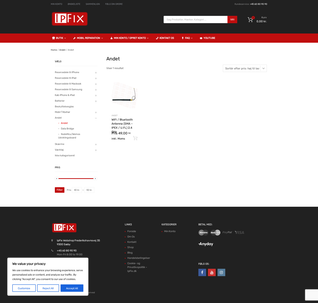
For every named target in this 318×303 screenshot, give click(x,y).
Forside (131, 231)
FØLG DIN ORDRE (114, 4)
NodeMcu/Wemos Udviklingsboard (69, 136)
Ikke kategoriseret (65, 155)
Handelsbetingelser (138, 258)
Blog (129, 252)
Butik (59, 38)
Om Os (131, 236)
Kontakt (131, 242)
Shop (130, 247)
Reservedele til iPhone (67, 72)
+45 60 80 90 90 (258, 4)
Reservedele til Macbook (68, 83)
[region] (47, 277)
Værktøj (59, 149)
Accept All (72, 288)
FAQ (187, 38)
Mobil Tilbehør (62, 112)
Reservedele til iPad (65, 78)
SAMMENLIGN (93, 4)
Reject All (48, 288)
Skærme (59, 144)
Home (54, 50)
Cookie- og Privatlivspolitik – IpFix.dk (137, 267)
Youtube (209, 38)
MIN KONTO (56, 4)
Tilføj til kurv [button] (135, 138)
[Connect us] (202, 272)
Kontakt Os (167, 38)
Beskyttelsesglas (64, 106)
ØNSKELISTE (74, 4)
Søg (232, 19)
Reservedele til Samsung (68, 89)
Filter (60, 189)
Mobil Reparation (88, 38)
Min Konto (170, 231)
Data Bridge (67, 128)
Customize (24, 288)
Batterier (60, 100)
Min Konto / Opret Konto (130, 38)
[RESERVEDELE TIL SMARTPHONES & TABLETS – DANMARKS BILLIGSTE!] (69, 25)
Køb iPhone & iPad (65, 95)
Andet (62, 50)
